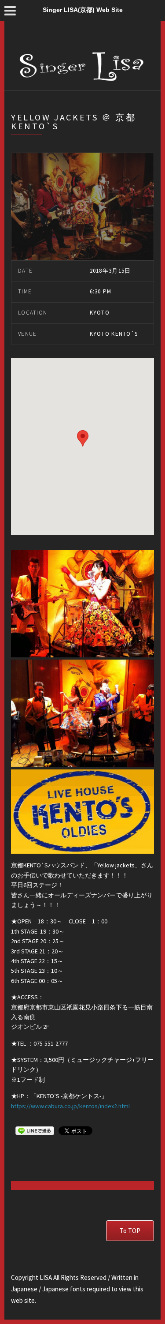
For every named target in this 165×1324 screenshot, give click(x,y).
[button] (82, 438)
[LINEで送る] (34, 1130)
